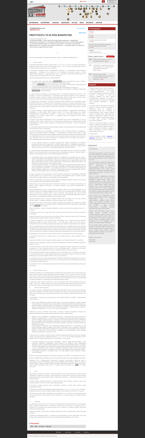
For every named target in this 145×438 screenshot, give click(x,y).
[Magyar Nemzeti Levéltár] (32, 3)
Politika (74, 22)
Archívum (99, 22)
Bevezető (91, 32)
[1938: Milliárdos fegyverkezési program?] (80, 15)
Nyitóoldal (58, 432)
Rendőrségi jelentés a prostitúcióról (98, 40)
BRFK (36, 426)
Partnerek (77, 432)
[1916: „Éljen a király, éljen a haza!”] (68, 20)
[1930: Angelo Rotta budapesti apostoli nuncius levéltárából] (76, 9)
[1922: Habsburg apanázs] (71, 9)
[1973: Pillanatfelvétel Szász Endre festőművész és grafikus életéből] (99, 17)
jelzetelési (109, 136)
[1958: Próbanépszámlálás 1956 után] (91, 17)
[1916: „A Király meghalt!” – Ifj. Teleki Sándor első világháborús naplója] (68, 15)
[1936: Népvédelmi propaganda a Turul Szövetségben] (79, 9)
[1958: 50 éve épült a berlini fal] (91, 15)
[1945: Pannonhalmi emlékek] (84, 12)
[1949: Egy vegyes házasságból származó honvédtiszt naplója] (86, 9)
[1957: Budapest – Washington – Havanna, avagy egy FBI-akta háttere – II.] (91, 9)
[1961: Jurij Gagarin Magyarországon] (93, 12)
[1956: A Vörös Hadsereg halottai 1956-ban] (90, 12)
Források (91, 36)
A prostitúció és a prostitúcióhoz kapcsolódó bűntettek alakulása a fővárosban (100, 46)
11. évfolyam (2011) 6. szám (37, 28)
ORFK (31, 426)
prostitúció (41, 426)
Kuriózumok (65, 22)
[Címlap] (36, 11)
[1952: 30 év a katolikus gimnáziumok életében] (88, 15)
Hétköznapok (33, 22)
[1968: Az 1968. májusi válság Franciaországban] (97, 15)
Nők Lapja (48, 426)
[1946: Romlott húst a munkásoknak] (85, 17)
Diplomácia (89, 22)
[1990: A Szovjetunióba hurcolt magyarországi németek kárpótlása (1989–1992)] (109, 9)
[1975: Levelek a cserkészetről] (101, 9)
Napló (82, 22)
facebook (111, 1)
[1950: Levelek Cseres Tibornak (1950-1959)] (87, 17)
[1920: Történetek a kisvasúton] (70, 12)
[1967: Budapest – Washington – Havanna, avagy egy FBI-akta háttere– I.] (96, 12)
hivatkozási (92, 138)
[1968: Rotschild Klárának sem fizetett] (97, 9)
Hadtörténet (45, 22)
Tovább (106, 61)
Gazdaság (55, 22)
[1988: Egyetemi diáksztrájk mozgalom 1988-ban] (108, 15)
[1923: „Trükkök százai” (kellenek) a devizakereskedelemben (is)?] (72, 12)
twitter (108, 1)
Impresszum (68, 432)
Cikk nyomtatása (81, 28)
